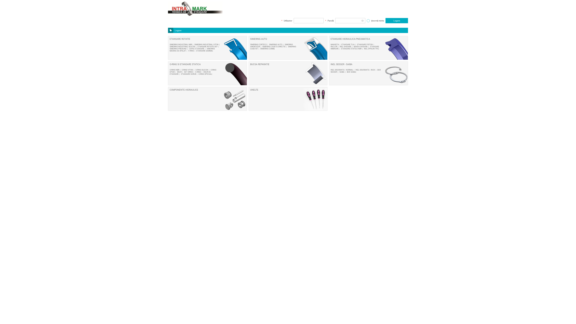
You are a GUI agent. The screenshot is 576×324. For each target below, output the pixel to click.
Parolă (331, 21)
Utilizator (288, 21)
